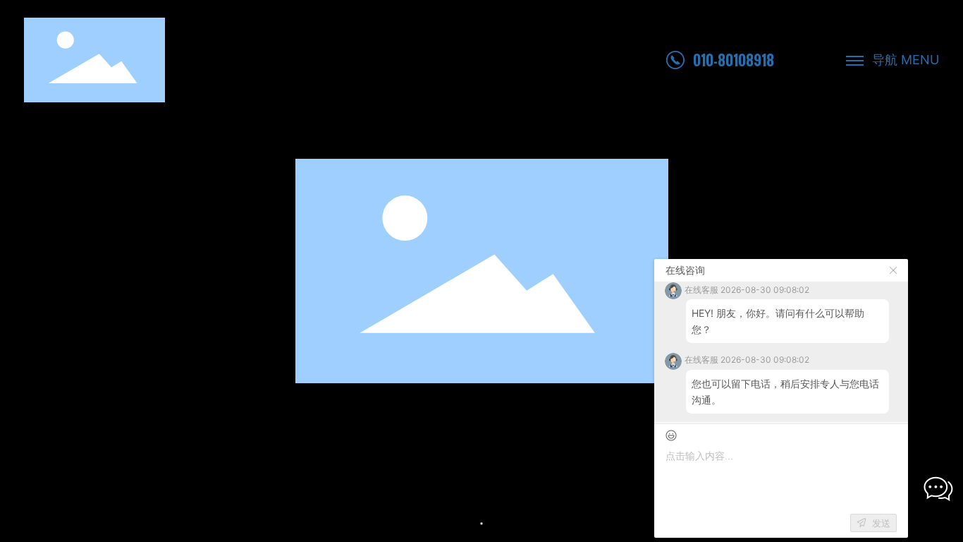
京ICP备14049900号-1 (93, 524)
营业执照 (340, 507)
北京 (301, 507)
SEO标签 (919, 515)
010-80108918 (733, 60)
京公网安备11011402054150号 (240, 523)
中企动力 (268, 507)
